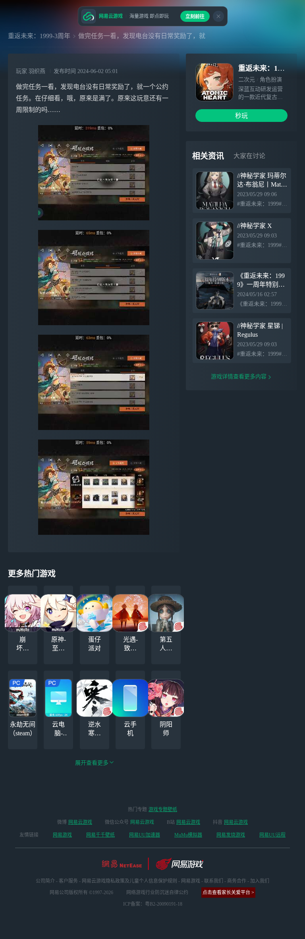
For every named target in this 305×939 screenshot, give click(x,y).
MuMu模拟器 (188, 835)
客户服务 (68, 881)
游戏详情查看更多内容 (238, 377)
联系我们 (213, 881)
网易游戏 (62, 835)
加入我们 (259, 881)
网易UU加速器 (144, 835)
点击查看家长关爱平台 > (228, 892)
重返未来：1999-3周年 (39, 36)
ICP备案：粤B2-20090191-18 (152, 904)
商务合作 (236, 881)
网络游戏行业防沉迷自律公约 (157, 892)
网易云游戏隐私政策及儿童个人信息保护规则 (129, 881)
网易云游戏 (80, 822)
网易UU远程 (272, 835)
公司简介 (45, 881)
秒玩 (241, 115)
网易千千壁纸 (100, 835)
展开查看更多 (91, 763)
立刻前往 (195, 16)
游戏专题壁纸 (163, 809)
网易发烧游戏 (230, 835)
